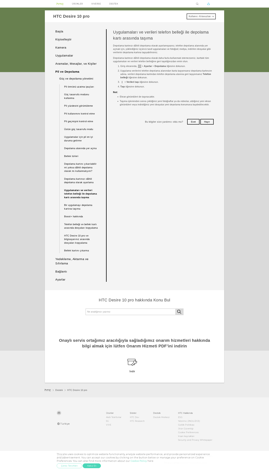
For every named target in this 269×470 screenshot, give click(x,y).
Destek (59, 390)
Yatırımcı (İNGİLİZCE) (189, 421)
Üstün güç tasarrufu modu (78, 129)
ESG (180, 417)
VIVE (108, 425)
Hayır (207, 121)
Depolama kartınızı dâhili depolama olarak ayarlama (78, 181)
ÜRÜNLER (77, 4)
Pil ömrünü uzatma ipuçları (79, 86)
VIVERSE (96, 4)
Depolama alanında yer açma (80, 148)
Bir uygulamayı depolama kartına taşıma (78, 207)
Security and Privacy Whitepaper (195, 440)
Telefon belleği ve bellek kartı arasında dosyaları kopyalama (81, 226)
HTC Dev (134, 417)
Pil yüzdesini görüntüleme (78, 105)
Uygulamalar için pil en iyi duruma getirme (78, 139)
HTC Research (137, 421)
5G (107, 421)
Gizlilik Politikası (186, 425)
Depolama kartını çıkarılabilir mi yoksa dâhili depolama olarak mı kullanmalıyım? (80, 167)
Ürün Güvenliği (185, 428)
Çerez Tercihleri (69, 466)
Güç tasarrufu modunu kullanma (76, 96)
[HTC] (60, 3)
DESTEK (113, 4)
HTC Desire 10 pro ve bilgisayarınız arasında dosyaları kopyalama (77, 239)
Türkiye (65, 423)
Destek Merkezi (161, 417)
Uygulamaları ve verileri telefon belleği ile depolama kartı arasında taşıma (80, 194)
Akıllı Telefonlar (113, 417)
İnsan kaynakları (186, 436)
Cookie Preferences (188, 432)
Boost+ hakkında (73, 216)
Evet (193, 121)
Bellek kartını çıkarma (76, 250)
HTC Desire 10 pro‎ (77, 390)
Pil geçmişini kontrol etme (78, 121)
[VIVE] (208, 3)
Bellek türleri (71, 156)
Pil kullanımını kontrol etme (79, 113)
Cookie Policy (139, 461)
